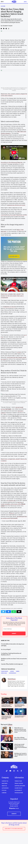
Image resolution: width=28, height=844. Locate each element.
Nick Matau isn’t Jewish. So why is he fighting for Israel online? (20, 755)
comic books (4, 671)
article (19, 352)
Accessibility (18, 790)
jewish (12, 671)
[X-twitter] (18, 771)
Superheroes (12, 673)
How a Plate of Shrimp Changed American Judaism (20, 738)
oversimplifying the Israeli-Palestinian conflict (14, 214)
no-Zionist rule (11, 500)
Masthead (4, 783)
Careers (4, 792)
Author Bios (5, 788)
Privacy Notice (19, 783)
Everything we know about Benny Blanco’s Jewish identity (20, 705)
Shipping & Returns (20, 785)
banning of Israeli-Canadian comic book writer (13, 504)
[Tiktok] (7, 771)
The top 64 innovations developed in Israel (20, 716)
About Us (4, 785)
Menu (2, 1)
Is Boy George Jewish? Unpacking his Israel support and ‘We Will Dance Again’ (6, 717)
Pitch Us (4, 790)
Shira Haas (4, 673)
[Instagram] (14, 771)
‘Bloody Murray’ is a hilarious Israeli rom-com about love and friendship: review (20, 730)
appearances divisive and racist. (16, 205)
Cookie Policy (18, 788)
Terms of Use (18, 781)
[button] (1, 28)
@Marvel (11, 513)
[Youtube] (10, 771)
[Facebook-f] (21, 771)
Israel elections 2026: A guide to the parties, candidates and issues (6, 705)
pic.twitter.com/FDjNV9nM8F (9, 518)
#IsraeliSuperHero (22, 516)
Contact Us (5, 781)
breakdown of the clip (9, 306)
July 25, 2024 (22, 521)
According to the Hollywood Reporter (11, 162)
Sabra (17, 671)
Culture (3, 6)
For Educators (19, 792)
